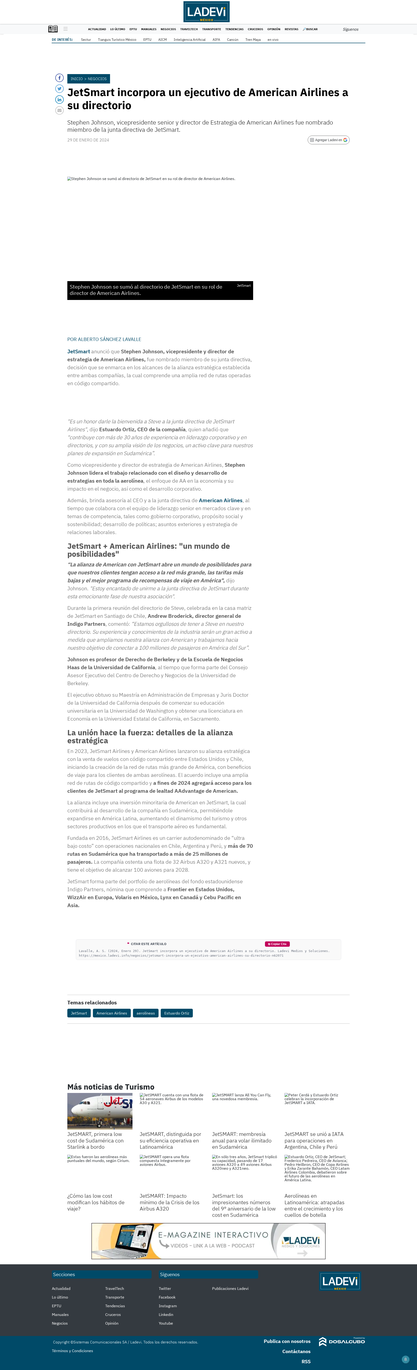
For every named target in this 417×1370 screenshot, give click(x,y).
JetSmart (79, 1013)
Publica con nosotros (287, 1341)
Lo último (117, 29)
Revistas (291, 29)
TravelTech (189, 29)
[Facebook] (59, 78)
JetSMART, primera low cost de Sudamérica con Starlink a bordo (95, 1140)
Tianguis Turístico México (117, 39)
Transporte (211, 29)
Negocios (168, 29)
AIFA (216, 39)
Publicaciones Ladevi (230, 1288)
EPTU (133, 29)
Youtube (166, 1323)
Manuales (148, 29)
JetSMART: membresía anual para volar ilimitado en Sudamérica (241, 1140)
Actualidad (97, 29)
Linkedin (166, 1314)
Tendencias (234, 29)
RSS (306, 1361)
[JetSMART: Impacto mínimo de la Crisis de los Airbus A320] (172, 1173)
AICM (162, 39)
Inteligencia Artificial (190, 39)
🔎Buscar (310, 29)
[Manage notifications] (406, 1359)
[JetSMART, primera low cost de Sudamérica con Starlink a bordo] (99, 1111)
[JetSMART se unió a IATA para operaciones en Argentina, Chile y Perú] (317, 1111)
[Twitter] (59, 88)
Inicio (77, 78)
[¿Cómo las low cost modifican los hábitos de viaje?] (99, 1173)
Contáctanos (296, 1351)
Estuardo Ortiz (176, 1013)
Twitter (165, 1288)
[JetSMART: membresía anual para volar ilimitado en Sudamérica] (244, 1111)
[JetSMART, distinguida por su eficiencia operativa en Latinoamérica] (172, 1111)
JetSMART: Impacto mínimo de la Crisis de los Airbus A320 (170, 1202)
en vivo (273, 39)
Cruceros (255, 29)
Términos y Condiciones (72, 1350)
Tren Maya (253, 39)
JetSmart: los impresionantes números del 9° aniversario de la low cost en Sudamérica (244, 1205)
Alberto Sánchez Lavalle (109, 339)
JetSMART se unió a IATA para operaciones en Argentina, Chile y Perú (314, 1140)
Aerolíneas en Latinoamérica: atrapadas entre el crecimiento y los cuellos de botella (315, 1205)
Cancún (232, 39)
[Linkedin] (59, 99)
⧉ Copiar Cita (277, 944)
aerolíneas (146, 1013)
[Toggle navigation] (64, 29)
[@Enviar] (59, 110)
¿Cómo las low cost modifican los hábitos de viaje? (96, 1202)
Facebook (167, 1297)
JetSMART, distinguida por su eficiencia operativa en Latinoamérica (170, 1140)
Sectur (86, 39)
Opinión (273, 29)
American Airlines (221, 500)
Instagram (168, 1305)
